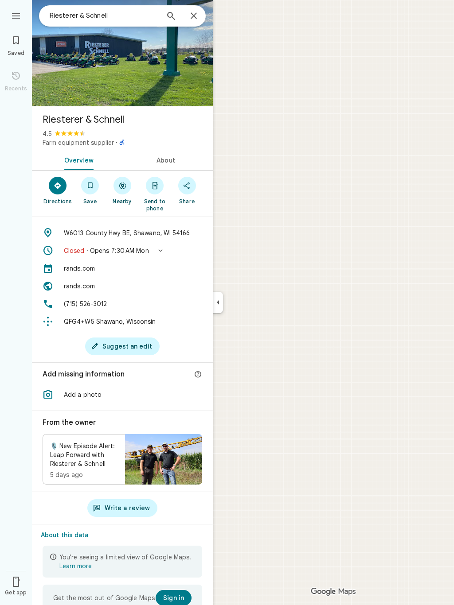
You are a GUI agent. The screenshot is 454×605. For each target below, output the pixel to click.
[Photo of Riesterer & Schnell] (122, 53)
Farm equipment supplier (78, 143)
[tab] (77, 159)
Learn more (75, 566)
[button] (122, 251)
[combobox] (104, 15)
